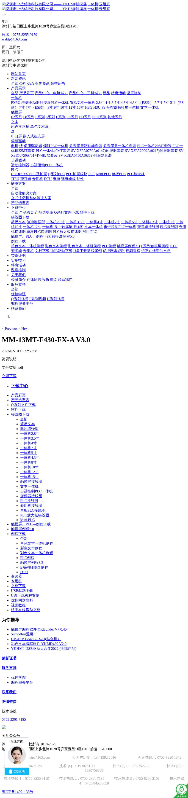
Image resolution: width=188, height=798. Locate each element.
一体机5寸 (28, 453)
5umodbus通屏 (22, 634)
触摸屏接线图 (31, 482)
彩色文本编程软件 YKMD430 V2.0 (38, 644)
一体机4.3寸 (29, 457)
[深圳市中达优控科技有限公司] (94, 6)
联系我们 (9, 692)
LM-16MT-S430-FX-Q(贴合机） (36, 639)
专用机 (16, 581)
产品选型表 (20, 400)
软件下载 (18, 409)
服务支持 (9, 668)
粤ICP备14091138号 (17, 792)
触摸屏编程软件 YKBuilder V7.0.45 (39, 629)
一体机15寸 (29, 477)
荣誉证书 (9, 658)
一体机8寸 (28, 462)
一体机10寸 (29, 467)
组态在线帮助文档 (25, 610)
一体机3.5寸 (29, 438)
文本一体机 (29, 486)
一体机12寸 (29, 472)
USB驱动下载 (22, 591)
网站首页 (18, 74)
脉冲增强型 (29, 429)
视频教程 (18, 605)
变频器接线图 (31, 496)
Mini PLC (27, 520)
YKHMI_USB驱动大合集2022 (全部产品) (43, 648)
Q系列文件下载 (23, 405)
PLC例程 (27, 558)
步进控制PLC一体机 (36, 491)
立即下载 (9, 376)
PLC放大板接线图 (34, 515)
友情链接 (9, 702)
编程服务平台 (22, 682)
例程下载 (18, 534)
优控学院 (18, 678)
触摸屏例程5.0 (22, 529)
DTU (24, 572)
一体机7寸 (28, 448)
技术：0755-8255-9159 (19, 35)
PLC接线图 (29, 501)
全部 (14, 83)
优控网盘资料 (22, 600)
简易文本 (27, 424)
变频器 (16, 576)
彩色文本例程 (31, 548)
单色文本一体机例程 (36, 543)
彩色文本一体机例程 (36, 553)
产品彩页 (18, 395)
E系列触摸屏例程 (34, 567)
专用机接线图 (31, 506)
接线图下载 (20, 414)
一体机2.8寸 (29, 433)
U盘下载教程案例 (25, 595)
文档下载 (18, 586)
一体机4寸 (28, 443)
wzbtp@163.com (14, 39)
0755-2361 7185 (14, 719)
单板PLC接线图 (32, 510)
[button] (10, 328)
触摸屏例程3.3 (31, 562)
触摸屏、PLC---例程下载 (31, 524)
